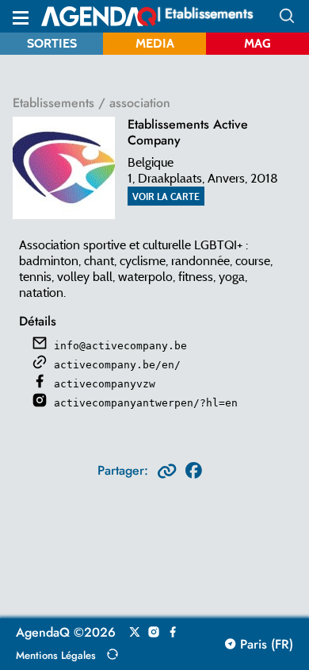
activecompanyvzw (104, 384)
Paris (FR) (264, 645)
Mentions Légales (56, 655)
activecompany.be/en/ (117, 365)
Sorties (52, 43)
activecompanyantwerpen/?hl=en (146, 403)
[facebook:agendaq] (172, 633)
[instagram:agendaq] (153, 633)
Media (154, 43)
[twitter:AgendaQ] (134, 633)
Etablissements (53, 103)
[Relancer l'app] (112, 654)
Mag (257, 43)
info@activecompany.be (120, 346)
